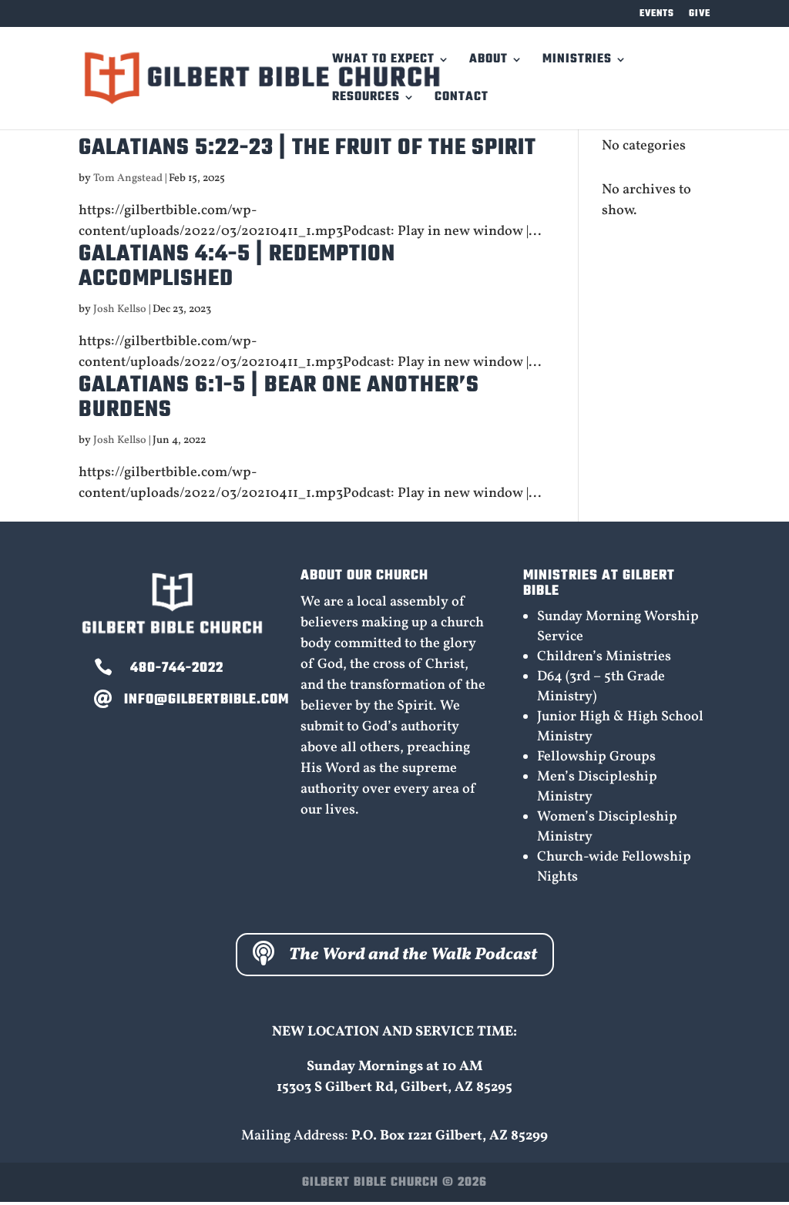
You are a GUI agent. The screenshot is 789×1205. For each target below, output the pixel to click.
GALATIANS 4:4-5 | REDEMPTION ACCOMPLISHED (237, 267)
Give (699, 15)
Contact (462, 99)
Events (657, 15)
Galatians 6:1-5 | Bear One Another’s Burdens (279, 398)
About (488, 61)
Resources (366, 99)
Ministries (577, 61)
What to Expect (383, 61)
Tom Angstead (128, 178)
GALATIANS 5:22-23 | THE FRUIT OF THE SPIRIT (307, 148)
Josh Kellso (119, 309)
